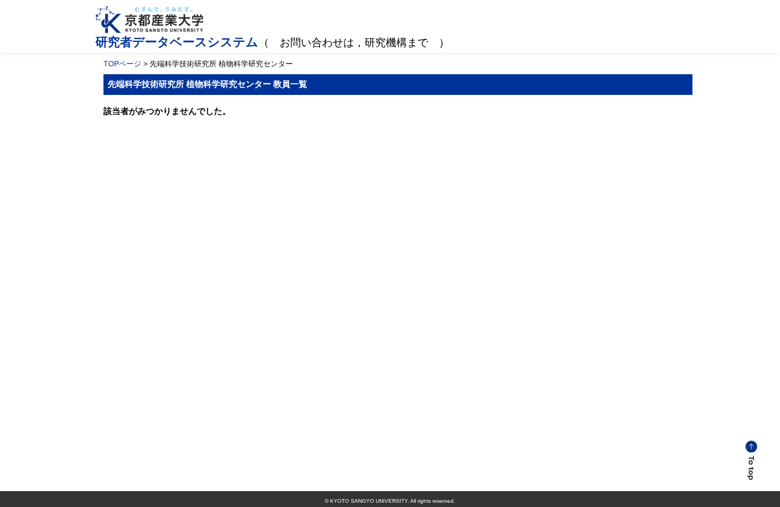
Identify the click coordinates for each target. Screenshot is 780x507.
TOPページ (122, 63)
